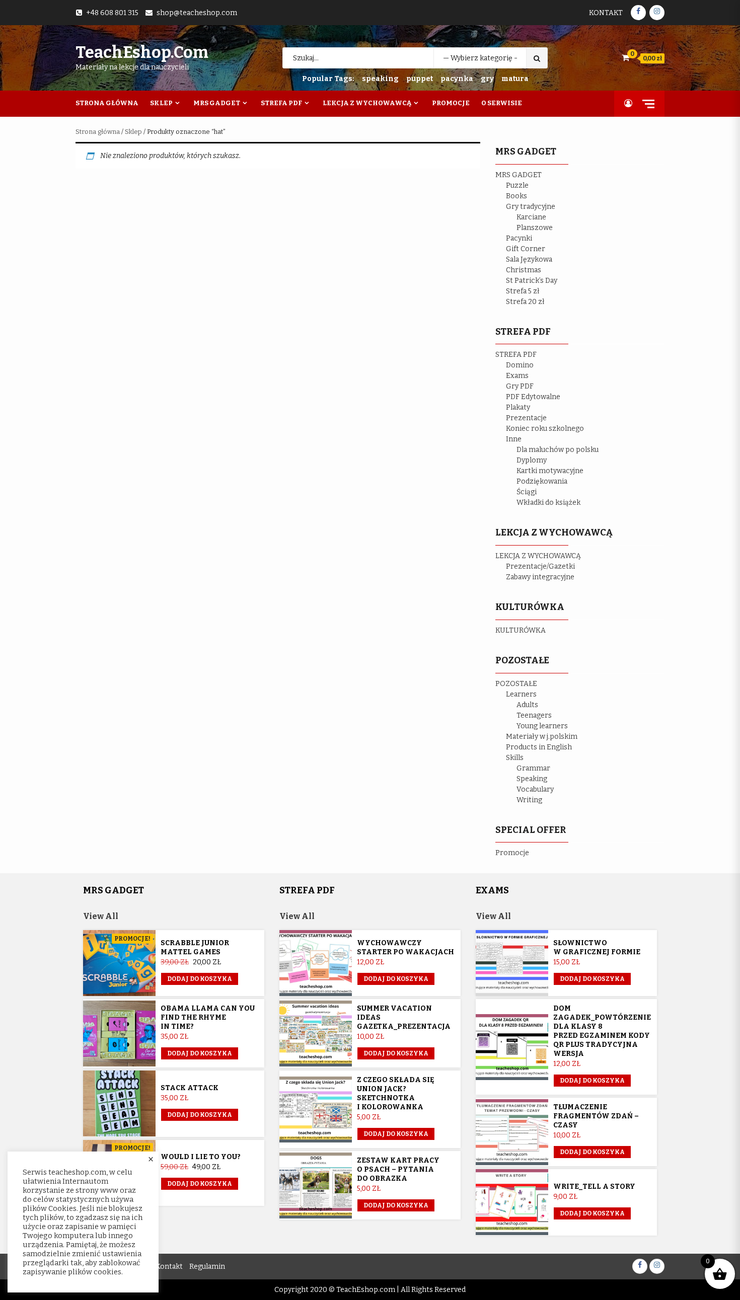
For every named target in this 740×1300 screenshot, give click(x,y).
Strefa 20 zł (525, 301)
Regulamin (207, 1266)
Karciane (531, 217)
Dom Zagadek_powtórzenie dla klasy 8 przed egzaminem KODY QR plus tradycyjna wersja (602, 1031)
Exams (517, 375)
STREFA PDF (516, 354)
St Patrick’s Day (531, 280)
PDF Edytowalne (533, 397)
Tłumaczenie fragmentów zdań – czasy (596, 1116)
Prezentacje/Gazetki (540, 566)
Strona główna (98, 131)
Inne (514, 439)
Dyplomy (531, 460)
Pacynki (519, 238)
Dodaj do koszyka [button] (199, 1053)
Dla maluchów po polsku (557, 449)
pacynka (456, 78)
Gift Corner (525, 249)
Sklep (161, 103)
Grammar (533, 768)
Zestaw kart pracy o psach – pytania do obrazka (398, 1169)
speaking (380, 78)
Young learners (542, 726)
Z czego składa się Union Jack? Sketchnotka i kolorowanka (395, 1093)
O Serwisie (501, 103)
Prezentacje (526, 418)
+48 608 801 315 (112, 13)
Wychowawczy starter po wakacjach (405, 947)
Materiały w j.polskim (541, 736)
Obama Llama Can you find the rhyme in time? (208, 1017)
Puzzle (517, 185)
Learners (521, 694)
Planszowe (534, 227)
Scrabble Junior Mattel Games (195, 947)
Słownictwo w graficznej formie (596, 947)
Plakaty (518, 407)
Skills (515, 757)
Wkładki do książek (548, 502)
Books (516, 196)
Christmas (523, 270)
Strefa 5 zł (523, 291)
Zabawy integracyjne (540, 577)
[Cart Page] (625, 57)
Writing (529, 800)
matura (515, 78)
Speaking (531, 779)
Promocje (451, 103)
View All (100, 916)
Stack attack (189, 1088)
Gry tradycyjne (530, 206)
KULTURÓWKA (520, 630)
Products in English (539, 747)
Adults (527, 705)
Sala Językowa (529, 259)
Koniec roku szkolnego (545, 428)
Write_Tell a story (594, 1186)
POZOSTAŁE (516, 683)
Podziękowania (541, 481)
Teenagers (534, 715)
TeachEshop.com (142, 52)
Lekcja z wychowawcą (367, 103)
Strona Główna (107, 103)
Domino (520, 365)
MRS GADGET (518, 175)
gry (487, 78)
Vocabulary (535, 789)
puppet (419, 78)
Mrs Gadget (216, 103)
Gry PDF (520, 386)
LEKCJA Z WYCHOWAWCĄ (538, 556)
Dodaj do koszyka (199, 978)
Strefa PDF (281, 103)
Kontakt (606, 13)
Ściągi (526, 492)
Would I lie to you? (201, 1157)
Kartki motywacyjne (549, 471)
